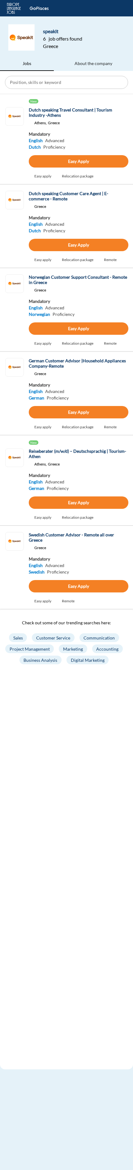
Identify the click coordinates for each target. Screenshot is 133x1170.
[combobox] (67, 82)
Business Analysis (40, 660)
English (36, 140)
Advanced (54, 140)
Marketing (73, 649)
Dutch (35, 147)
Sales (18, 637)
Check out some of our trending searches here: (66, 622)
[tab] (27, 63)
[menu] (118, 8)
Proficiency (54, 147)
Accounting (107, 649)
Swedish (37, 571)
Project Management (30, 649)
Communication (99, 637)
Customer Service (53, 637)
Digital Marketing (88, 660)
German (36, 397)
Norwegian (39, 314)
